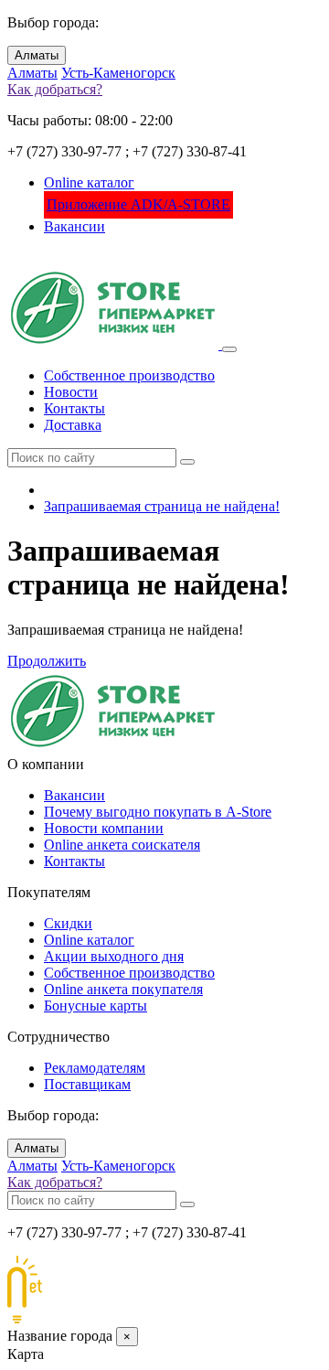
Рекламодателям (94, 1068)
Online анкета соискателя (122, 844)
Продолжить (46, 661)
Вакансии (74, 226)
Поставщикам (87, 1084)
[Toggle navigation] (229, 349)
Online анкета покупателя (123, 989)
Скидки (68, 923)
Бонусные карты (95, 1005)
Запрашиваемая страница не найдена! (162, 506)
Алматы (36, 55)
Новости (71, 392)
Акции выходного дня (114, 956)
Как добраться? (54, 89)
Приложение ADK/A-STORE (138, 204)
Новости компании (104, 828)
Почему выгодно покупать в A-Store (157, 811)
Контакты (74, 408)
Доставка (72, 425)
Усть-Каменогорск (118, 72)
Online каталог (89, 182)
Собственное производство (129, 375)
